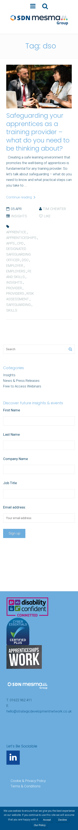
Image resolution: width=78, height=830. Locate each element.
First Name (11, 410)
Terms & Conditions (26, 786)
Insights (19, 216)
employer (14, 265)
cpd (20, 243)
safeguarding (18, 305)
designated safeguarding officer (18, 254)
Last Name (11, 434)
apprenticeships (21, 238)
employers (15, 271)
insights (14, 282)
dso (25, 260)
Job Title (10, 483)
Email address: (14, 507)
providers (15, 293)
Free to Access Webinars (22, 386)
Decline (62, 819)
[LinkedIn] (13, 758)
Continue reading (19, 197)
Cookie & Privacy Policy (28, 781)
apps (10, 243)
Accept (47, 819)
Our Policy (40, 825)
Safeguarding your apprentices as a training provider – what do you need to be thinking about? (37, 132)
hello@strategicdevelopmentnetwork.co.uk (39, 711)
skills (11, 310)
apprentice (16, 232)
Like (47, 216)
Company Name (15, 459)
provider (14, 288)
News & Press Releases (21, 381)
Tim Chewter (54, 209)
